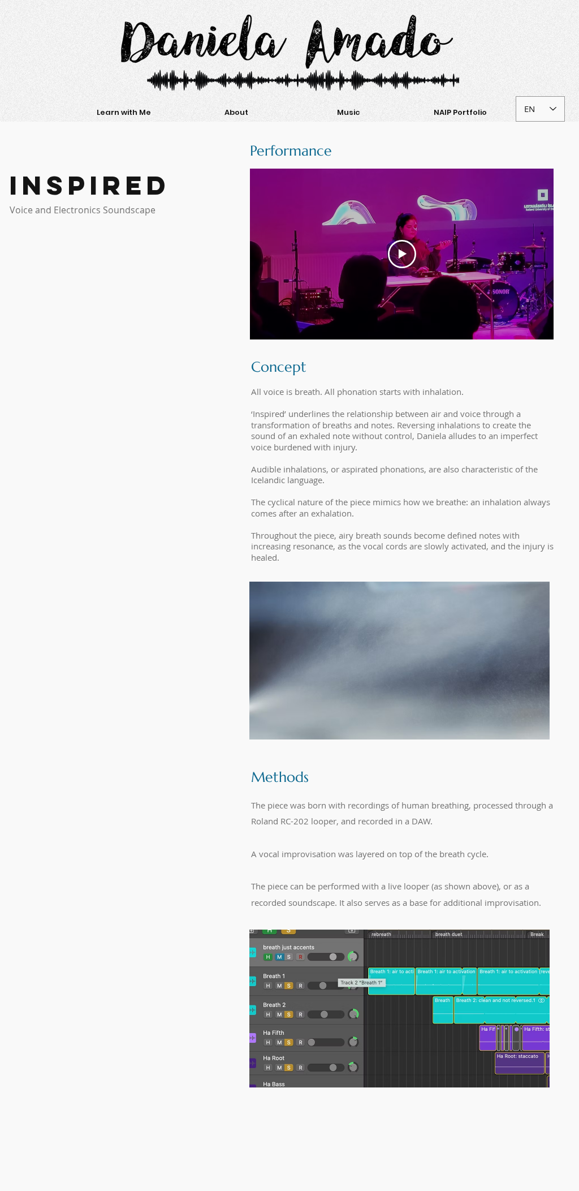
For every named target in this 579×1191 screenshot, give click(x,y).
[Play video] (402, 254)
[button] (123, 113)
